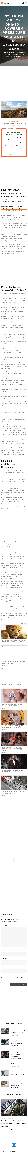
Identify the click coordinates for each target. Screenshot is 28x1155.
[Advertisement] (14, 86)
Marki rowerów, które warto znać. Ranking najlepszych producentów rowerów (18, 1030)
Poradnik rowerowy (7, 1118)
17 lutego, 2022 (14, 1035)
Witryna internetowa (6, 967)
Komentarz (4, 925)
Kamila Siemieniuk (10, 124)
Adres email (4, 958)
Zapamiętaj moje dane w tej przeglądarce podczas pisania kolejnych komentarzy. (12, 979)
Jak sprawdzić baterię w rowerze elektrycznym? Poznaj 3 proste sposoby (17, 1072)
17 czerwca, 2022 (14, 1077)
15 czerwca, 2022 (14, 1048)
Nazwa (3, 950)
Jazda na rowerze (14, 121)
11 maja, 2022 (13, 1090)
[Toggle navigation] (26, 3)
